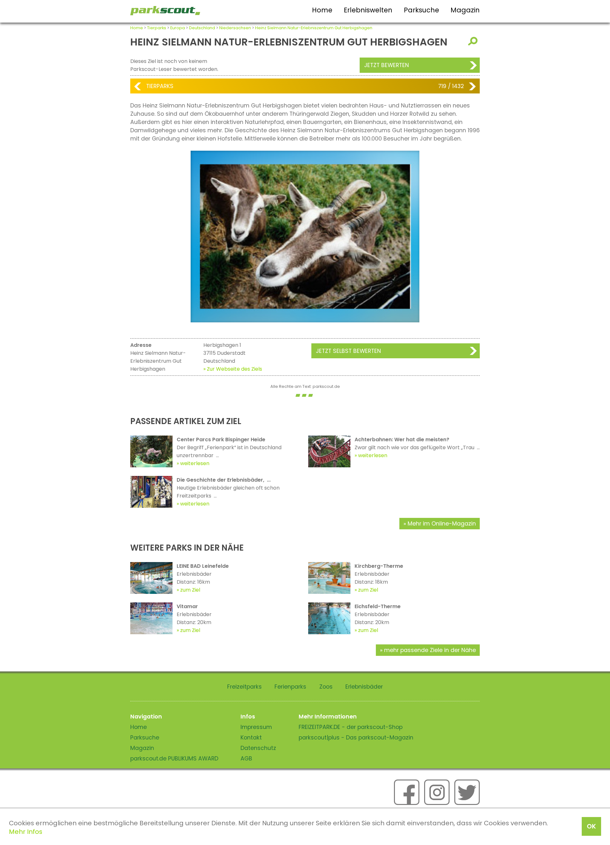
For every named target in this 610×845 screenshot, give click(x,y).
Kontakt (251, 737)
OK (591, 826)
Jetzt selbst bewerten (348, 351)
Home (322, 10)
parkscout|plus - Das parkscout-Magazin (356, 737)
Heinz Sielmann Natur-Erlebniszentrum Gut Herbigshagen (313, 28)
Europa (177, 28)
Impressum (256, 727)
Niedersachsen (235, 28)
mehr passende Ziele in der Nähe (430, 650)
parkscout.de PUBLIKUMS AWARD (174, 758)
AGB (246, 758)
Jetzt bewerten (386, 65)
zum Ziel (190, 590)
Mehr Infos (25, 831)
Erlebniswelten (368, 10)
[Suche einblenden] (474, 41)
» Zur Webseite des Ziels (232, 369)
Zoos (326, 686)
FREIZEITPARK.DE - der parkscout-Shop (351, 727)
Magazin (465, 10)
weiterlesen (194, 463)
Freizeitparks (244, 686)
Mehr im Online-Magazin (442, 523)
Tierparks (156, 28)
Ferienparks (290, 686)
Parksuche (421, 10)
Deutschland (202, 28)
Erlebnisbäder (364, 686)
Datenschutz (258, 748)
